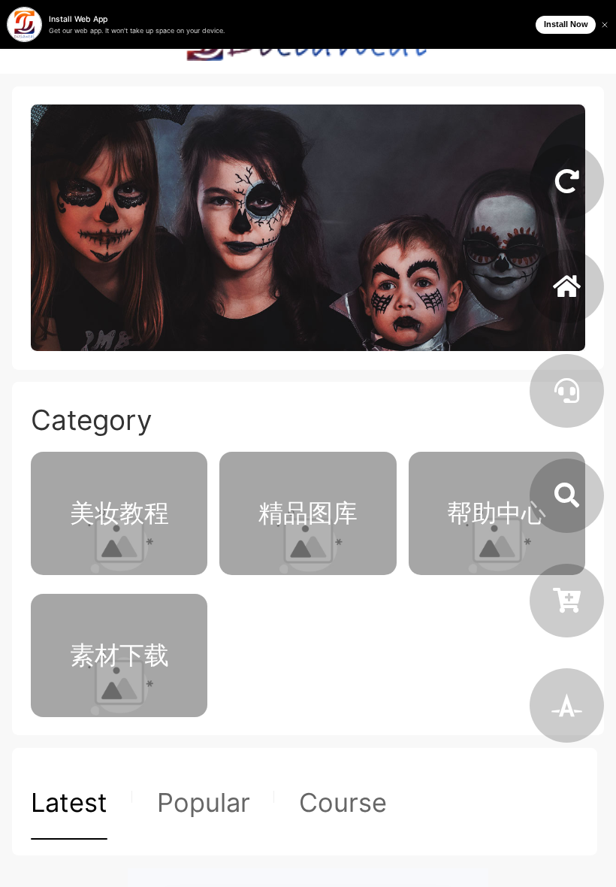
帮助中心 (496, 513)
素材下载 (119, 655)
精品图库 (308, 513)
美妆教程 (119, 513)
